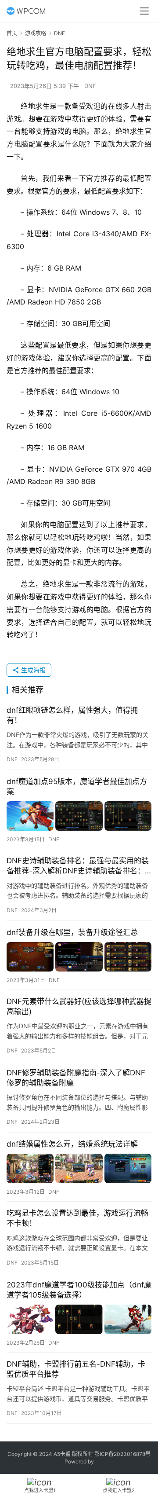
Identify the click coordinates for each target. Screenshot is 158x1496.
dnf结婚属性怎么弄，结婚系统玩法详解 (72, 1144)
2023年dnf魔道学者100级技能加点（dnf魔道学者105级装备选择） (79, 1289)
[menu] (144, 11)
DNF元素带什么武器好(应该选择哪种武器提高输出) (79, 1006)
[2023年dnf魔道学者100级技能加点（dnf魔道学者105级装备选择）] (79, 1319)
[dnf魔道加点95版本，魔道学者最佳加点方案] (79, 816)
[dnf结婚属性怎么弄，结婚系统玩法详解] (79, 1168)
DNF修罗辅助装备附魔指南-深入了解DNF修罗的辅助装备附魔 (76, 1077)
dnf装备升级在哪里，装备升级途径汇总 (72, 932)
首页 (12, 33)
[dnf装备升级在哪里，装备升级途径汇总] (79, 957)
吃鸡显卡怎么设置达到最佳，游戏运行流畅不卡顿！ (77, 1218)
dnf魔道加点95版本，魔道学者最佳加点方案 (77, 786)
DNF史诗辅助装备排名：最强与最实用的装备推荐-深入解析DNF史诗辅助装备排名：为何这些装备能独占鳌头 (78, 866)
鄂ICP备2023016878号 (122, 1454)
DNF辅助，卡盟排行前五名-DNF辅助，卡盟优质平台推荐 (76, 1369)
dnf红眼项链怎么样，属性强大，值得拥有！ (72, 715)
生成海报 (32, 670)
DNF (90, 85)
